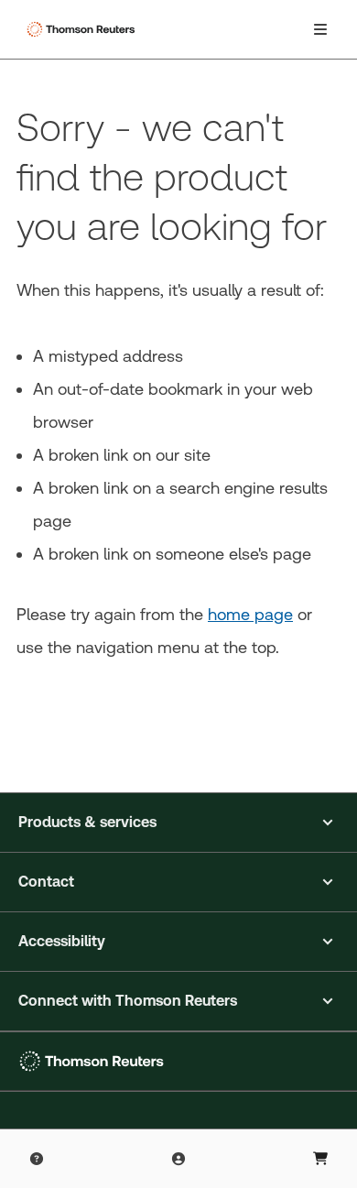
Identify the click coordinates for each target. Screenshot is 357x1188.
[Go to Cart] (320, 1158)
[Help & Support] (36, 1158)
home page (250, 614)
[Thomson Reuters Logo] (83, 29)
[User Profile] (178, 1158)
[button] (178, 822)
